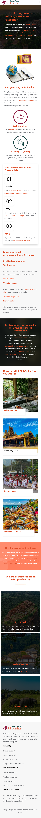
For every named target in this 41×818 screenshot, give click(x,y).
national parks (25, 33)
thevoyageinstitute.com (25, 100)
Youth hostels (9, 265)
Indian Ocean (30, 25)
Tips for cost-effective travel (20, 548)
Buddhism (25, 671)
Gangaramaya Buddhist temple (16, 193)
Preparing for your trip (20, 151)
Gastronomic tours (12, 531)
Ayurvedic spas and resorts (14, 413)
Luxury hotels (9, 300)
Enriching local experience (14, 261)
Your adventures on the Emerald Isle (17, 169)
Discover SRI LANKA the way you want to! (19, 372)
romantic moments (21, 338)
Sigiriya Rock (20, 622)
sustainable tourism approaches (17, 346)
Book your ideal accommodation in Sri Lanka (19, 254)
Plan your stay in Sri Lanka (19, 87)
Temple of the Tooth (21, 664)
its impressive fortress (21, 241)
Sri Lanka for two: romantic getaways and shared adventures (20, 327)
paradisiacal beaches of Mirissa (18, 36)
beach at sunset (25, 351)
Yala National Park (20, 706)
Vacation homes (10, 283)
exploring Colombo (16, 191)
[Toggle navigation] (37, 2)
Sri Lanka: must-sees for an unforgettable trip (20, 578)
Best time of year (20, 126)
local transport (32, 558)
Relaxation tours (11, 410)
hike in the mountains (13, 354)
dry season (13, 129)
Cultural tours (10, 491)
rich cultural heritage (14, 216)
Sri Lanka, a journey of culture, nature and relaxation (20, 16)
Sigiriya (7, 233)
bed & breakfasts (10, 564)
